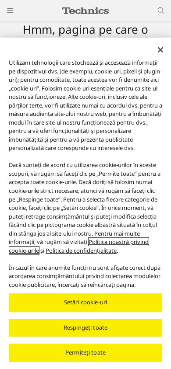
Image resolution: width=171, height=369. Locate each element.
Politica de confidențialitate (81, 250)
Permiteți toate (85, 352)
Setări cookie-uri (85, 302)
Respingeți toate (85, 327)
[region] (85, 203)
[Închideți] (160, 49)
